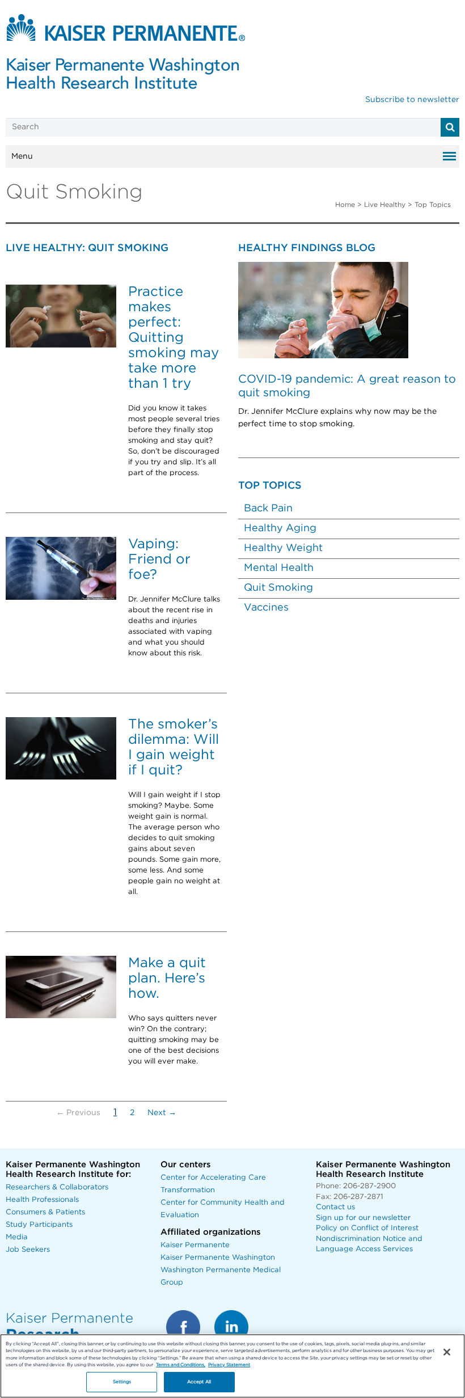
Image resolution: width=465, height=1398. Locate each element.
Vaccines (266, 608)
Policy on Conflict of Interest (367, 1228)
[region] (232, 1366)
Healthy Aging (280, 528)
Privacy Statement (229, 1364)
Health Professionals (42, 1200)
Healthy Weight (283, 548)
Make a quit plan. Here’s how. (167, 978)
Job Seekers (28, 1249)
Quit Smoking (278, 588)
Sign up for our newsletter (363, 1218)
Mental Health (279, 568)
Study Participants (39, 1224)
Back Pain (268, 508)
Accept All (199, 1381)
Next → (161, 1113)
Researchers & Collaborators (57, 1187)
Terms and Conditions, (180, 1364)
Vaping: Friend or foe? (159, 559)
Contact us (335, 1207)
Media (17, 1237)
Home (345, 204)
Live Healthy (384, 204)
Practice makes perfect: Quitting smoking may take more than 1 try (173, 338)
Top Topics (433, 204)
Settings (122, 1381)
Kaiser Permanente (195, 1245)
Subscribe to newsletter (412, 100)
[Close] (446, 1352)
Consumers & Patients (45, 1212)
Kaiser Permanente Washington (217, 1257)
